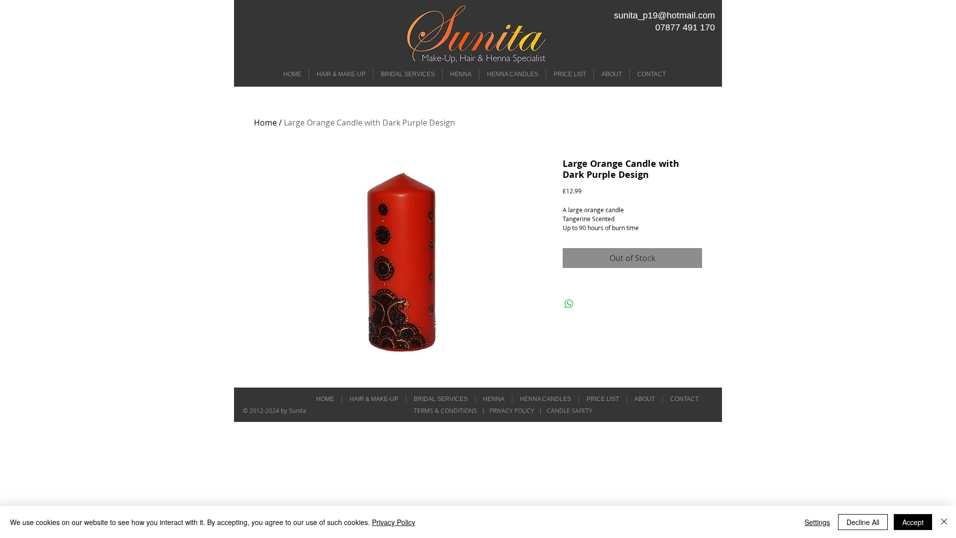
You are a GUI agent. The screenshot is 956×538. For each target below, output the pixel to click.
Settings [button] (817, 522)
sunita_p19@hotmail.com (664, 15)
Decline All (862, 522)
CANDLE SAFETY (570, 410)
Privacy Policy (393, 522)
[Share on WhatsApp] (569, 304)
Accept (913, 522)
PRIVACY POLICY (511, 410)
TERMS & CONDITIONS (446, 410)
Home (265, 122)
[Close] (944, 522)
